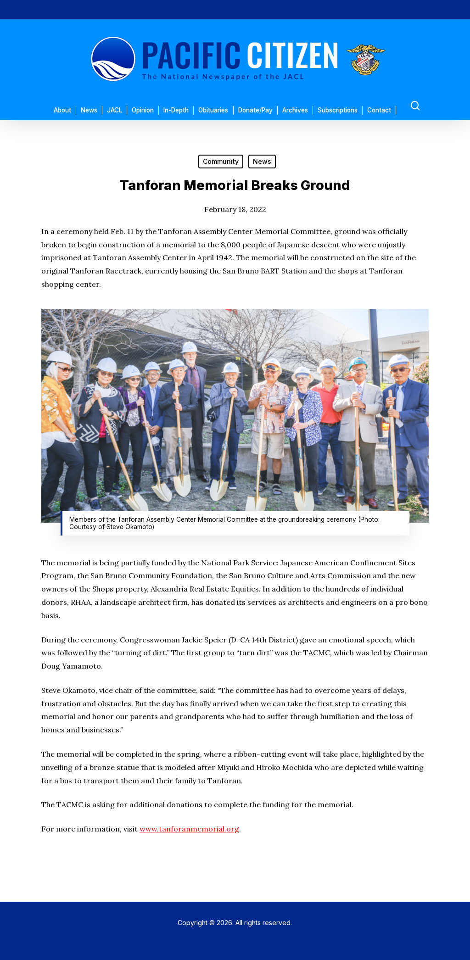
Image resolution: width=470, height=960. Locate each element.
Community (221, 161)
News (262, 161)
